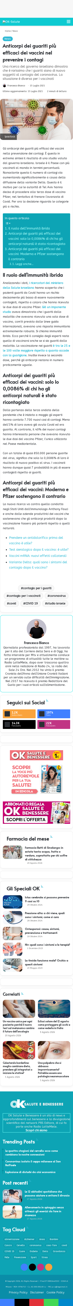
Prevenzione (20, 1257)
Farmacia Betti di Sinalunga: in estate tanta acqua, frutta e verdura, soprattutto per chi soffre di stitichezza (46, 853)
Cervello (21, 1245)
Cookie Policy (55, 1292)
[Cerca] (62, 23)
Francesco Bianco (16, 85)
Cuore (22, 1251)
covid (12, 603)
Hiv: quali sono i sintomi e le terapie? (47, 944)
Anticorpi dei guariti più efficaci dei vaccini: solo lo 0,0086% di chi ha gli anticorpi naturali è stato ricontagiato (36, 239)
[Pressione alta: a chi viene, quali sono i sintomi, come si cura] (12, 917)
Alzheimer (29, 1239)
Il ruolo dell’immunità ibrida (29, 228)
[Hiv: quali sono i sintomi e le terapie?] (12, 949)
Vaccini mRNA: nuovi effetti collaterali (37, 556)
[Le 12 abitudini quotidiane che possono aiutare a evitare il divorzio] (12, 1196)
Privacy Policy (18, 1292)
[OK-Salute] (11, 21)
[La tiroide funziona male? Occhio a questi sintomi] (12, 965)
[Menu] (68, 23)
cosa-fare (51, 1245)
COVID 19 (31, 603)
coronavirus (58, 595)
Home (7, 31)
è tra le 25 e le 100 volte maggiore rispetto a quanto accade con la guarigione (36, 350)
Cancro (8, 1245)
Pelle (7, 1257)
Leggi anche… (24, 264)
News (15, 31)
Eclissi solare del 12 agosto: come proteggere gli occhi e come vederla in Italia (54, 1025)
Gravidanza (59, 1251)
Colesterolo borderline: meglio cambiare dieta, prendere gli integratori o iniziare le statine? (17, 1068)
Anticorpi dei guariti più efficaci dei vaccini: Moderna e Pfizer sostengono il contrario (36, 254)
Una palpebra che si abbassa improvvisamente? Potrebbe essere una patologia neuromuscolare (53, 1069)
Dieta (45, 1251)
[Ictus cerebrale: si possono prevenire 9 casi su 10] (12, 902)
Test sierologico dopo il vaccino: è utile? (39, 550)
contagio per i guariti (37, 588)
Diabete (34, 1251)
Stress (45, 1257)
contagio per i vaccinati (24, 595)
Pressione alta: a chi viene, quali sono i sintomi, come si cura (45, 915)
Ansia (42, 1239)
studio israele (56, 603)
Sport (34, 1257)
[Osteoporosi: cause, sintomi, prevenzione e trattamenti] (12, 933)
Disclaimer (37, 1292)
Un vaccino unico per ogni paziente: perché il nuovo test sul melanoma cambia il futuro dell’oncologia (18, 1026)
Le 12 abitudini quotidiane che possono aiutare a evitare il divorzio (47, 1193)
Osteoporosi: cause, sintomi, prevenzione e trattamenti (42, 930)
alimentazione (12, 1239)
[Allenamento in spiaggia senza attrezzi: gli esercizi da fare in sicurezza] (12, 1212)
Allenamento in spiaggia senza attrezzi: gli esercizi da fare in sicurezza (44, 1211)
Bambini (54, 1239)
